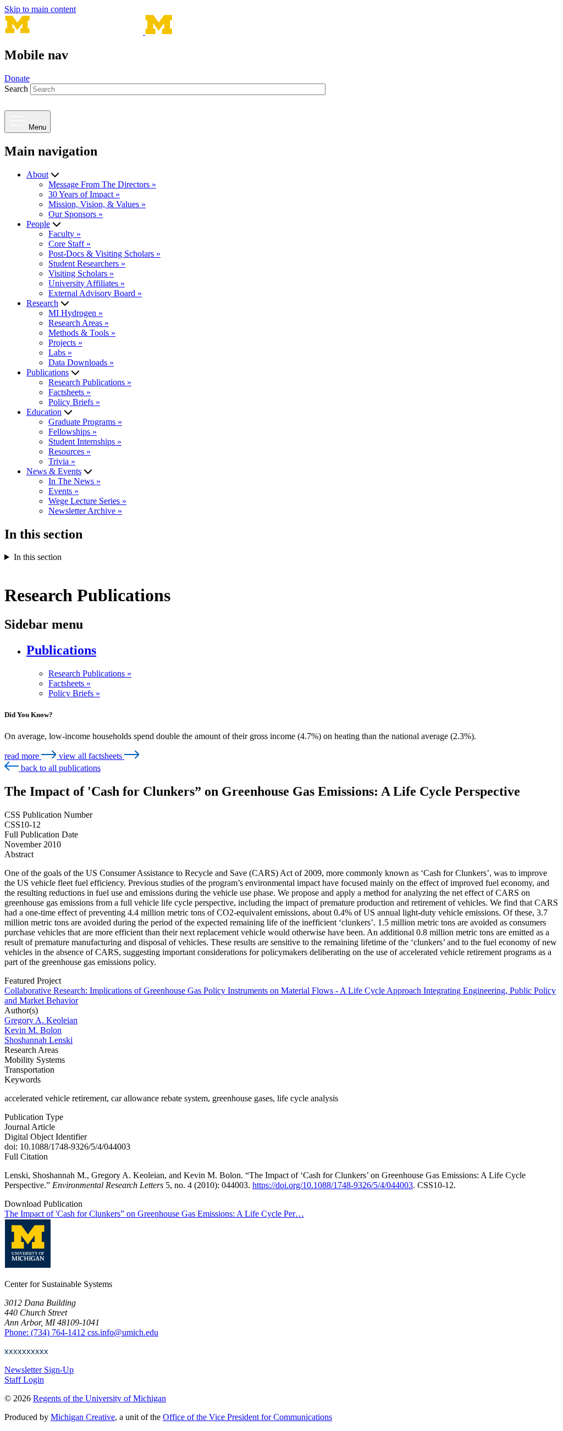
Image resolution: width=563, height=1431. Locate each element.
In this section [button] (38, 557)
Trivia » (61, 461)
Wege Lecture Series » (87, 501)
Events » (63, 491)
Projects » (65, 342)
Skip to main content (40, 9)
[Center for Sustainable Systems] (210, 31)
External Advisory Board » (95, 293)
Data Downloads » (81, 362)
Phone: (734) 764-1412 (45, 1332)
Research (42, 303)
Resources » (69, 451)
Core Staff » (69, 243)
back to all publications (60, 768)
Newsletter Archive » (85, 510)
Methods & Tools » (81, 332)
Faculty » (64, 234)
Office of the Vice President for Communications (247, 1417)
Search (16, 88)
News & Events (53, 471)
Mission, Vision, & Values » (97, 204)
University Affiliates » (86, 283)
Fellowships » (72, 431)
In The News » (74, 481)
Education (44, 412)
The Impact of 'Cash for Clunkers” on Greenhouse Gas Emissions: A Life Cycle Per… (154, 1213)
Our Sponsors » (75, 214)
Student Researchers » (86, 263)
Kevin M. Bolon (33, 1030)
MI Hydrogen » (75, 313)
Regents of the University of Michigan (99, 1398)
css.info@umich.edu (122, 1332)
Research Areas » (78, 323)
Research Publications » (89, 382)
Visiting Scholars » (81, 273)
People (38, 224)
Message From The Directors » (102, 184)
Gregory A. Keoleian (41, 1020)
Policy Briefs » (74, 402)
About (37, 174)
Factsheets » (69, 392)
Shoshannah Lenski (38, 1040)
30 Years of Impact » (84, 194)
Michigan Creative (83, 1417)
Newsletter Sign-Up (39, 1369)
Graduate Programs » (85, 421)
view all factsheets (91, 756)
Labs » (60, 352)
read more (22, 756)
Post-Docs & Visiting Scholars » (104, 253)
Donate (17, 78)
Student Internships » (85, 441)
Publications (47, 372)
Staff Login (24, 1379)
